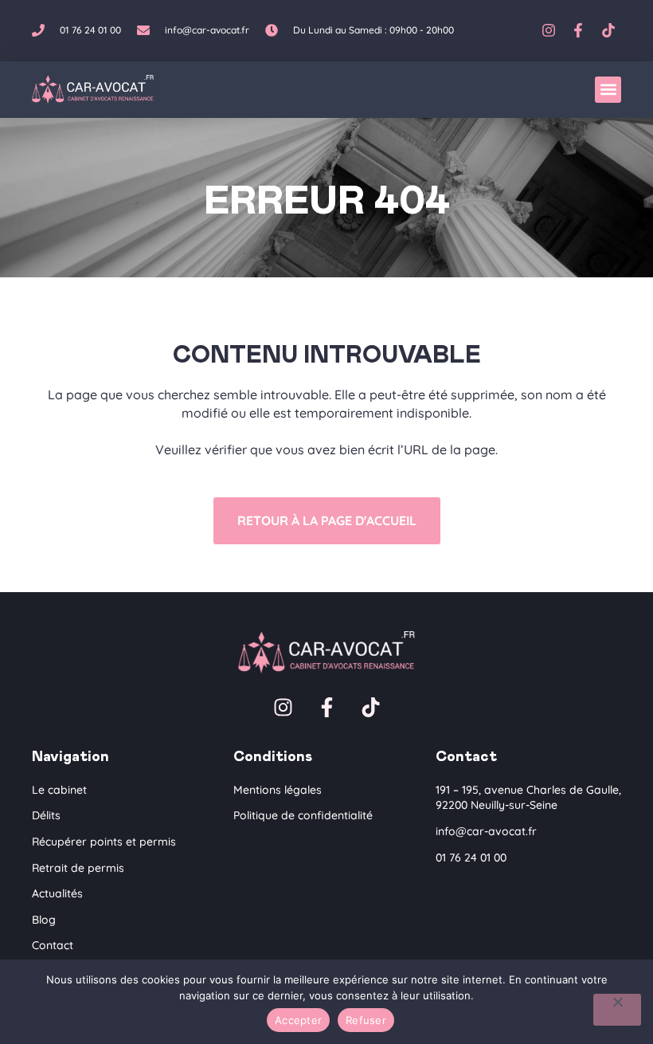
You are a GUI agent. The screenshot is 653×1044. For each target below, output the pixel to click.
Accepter (298, 1020)
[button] (608, 90)
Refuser (366, 1020)
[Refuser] (617, 1010)
